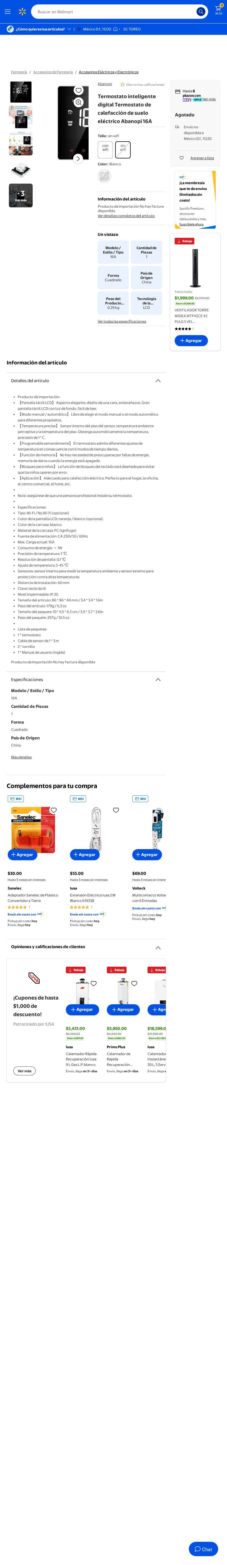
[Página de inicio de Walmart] (22, 11)
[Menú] (8, 11)
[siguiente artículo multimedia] (78, 159)
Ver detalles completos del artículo (126, 215)
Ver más (209, 99)
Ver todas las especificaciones (122, 321)
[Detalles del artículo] (158, 380)
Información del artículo (37, 362)
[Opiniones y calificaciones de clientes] (158, 945)
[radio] (105, 149)
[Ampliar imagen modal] (79, 102)
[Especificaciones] (158, 679)
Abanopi (105, 84)
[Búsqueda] (201, 11)
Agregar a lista (202, 158)
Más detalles (21, 757)
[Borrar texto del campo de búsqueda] (193, 11)
